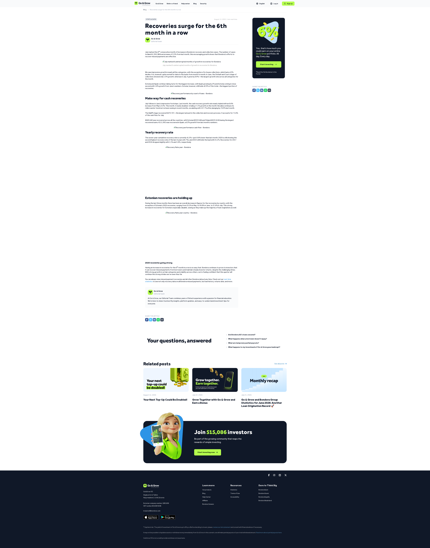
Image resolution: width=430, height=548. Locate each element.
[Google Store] (167, 517)
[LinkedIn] (154, 319)
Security (203, 3)
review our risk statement (222, 527)
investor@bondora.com (151, 511)
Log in (276, 3)
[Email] (162, 319)
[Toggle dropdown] (257, 3)
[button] (254, 334)
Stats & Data (151, 19)
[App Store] (150, 517)
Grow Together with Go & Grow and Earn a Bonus (213, 401)
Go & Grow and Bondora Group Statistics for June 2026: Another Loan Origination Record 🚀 (261, 403)
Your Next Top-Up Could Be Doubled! (165, 399)
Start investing (266, 64)
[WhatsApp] (158, 319)
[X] (150, 319)
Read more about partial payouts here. (269, 532)
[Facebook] (146, 319)
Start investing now (206, 452)
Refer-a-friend (172, 3)
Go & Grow (159, 3)
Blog (195, 3)
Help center (185, 3)
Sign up (290, 3)
